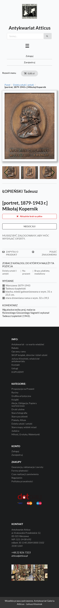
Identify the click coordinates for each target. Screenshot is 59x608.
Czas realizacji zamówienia (25, 474)
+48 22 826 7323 (21, 552)
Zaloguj (29, 56)
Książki (15, 399)
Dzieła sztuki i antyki (23, 85)
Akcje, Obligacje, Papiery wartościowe (24, 404)
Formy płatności (19, 470)
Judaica (15, 430)
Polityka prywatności (22, 481)
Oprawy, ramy (18, 351)
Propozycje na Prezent (22, 389)
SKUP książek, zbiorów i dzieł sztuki (29, 355)
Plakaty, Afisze (18, 420)
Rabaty (15, 347)
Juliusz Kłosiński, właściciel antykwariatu (25, 360)
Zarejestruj (29, 62)
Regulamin (16, 477)
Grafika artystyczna (21, 396)
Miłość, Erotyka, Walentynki (25, 434)
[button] (53, 172)
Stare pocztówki (19, 416)
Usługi (14, 368)
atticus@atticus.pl (19, 555)
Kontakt (15, 364)
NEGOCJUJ (29, 226)
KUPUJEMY (17, 372)
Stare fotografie (19, 413)
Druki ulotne (17, 409)
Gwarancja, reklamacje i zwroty (27, 467)
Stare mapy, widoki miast (24, 427)
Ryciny (14, 392)
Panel (7, 85)
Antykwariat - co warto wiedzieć (27, 344)
